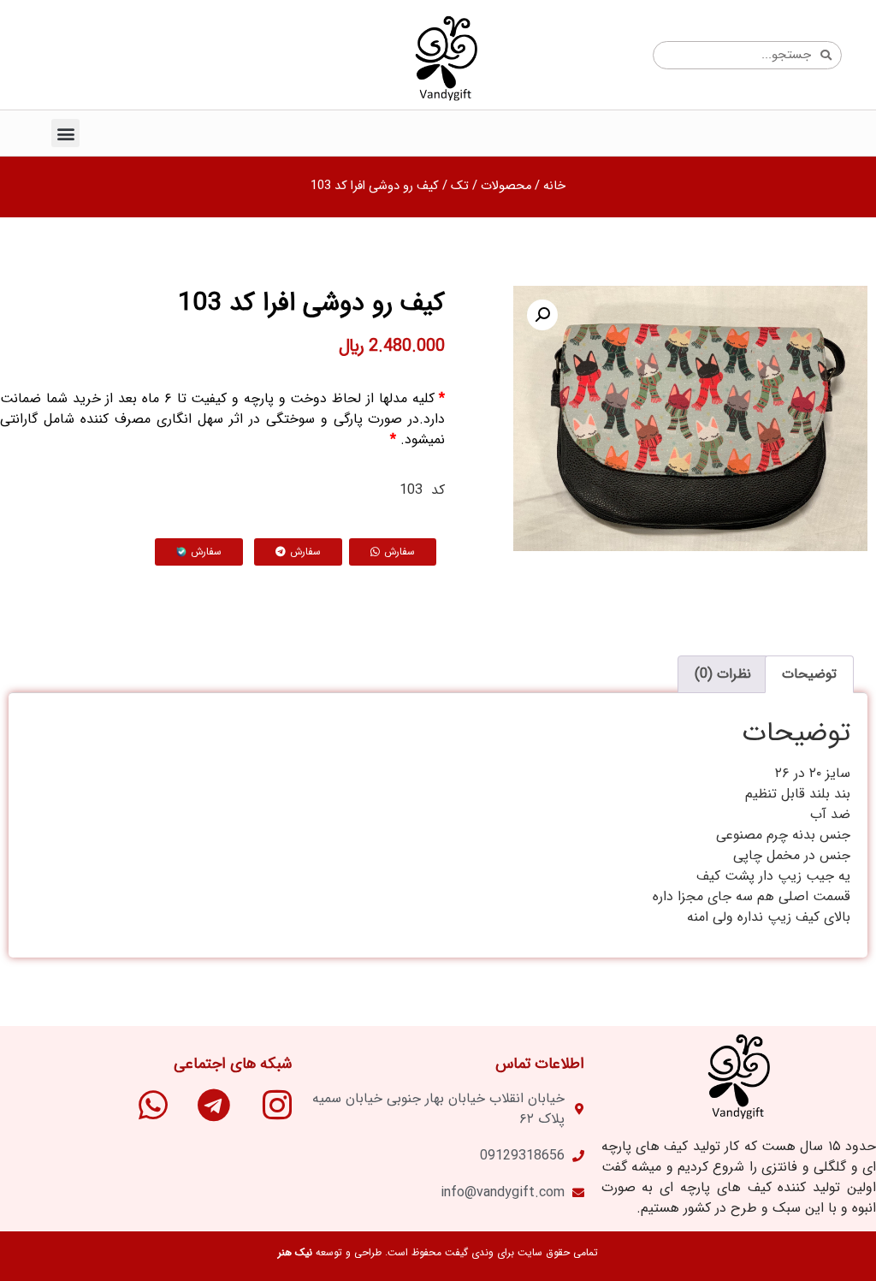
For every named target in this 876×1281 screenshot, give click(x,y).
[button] (65, 133)
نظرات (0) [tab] (723, 674)
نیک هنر (295, 1252)
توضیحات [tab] (809, 674)
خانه (554, 186)
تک (460, 186)
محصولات (506, 186)
